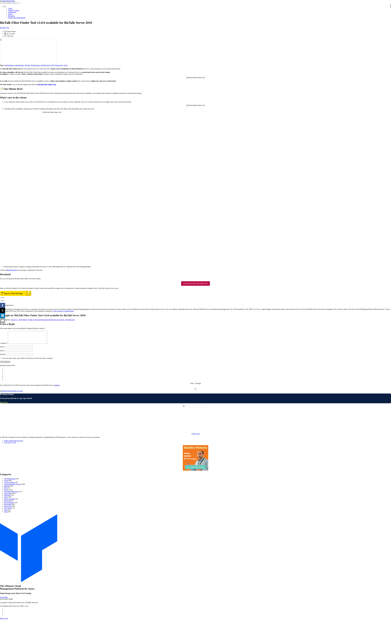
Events (6, 490)
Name (2, 347)
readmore (57, 385)
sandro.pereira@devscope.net (13, 441)
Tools (7, 28)
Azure (6, 480)
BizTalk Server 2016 (47, 65)
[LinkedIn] (2, 315)
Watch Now (4, 402)
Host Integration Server (11, 491)
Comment (4, 343)
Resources (11, 16)
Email (2, 350)
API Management (9, 479)
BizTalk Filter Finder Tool (47, 84)
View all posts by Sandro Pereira (63, 311)
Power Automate (9, 499)
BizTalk (2, 28)
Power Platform (9, 502)
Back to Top (4, 618)
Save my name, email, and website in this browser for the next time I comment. (27, 358)
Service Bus (8, 506)
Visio (5, 512)
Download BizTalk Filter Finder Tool (195, 283)
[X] (2, 310)
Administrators (19, 65)
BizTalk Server (35, 65)
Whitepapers (12, 12)
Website (2, 354)
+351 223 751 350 (10, 442)
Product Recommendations (16, 18)
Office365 (7, 495)
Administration (9, 65)
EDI (5, 488)
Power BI (7, 501)
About (10, 8)
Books (10, 14)
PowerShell (8, 504)
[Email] (2, 320)
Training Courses (13, 10)
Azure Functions (9, 482)
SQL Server (8, 508)
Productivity (59, 65)
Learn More (4, 597)
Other (6, 497)
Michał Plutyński (11, 270)
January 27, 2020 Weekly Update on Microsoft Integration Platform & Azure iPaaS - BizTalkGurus (43, 320)
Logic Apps (8, 493)
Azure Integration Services (12, 484)
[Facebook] (2, 305)
